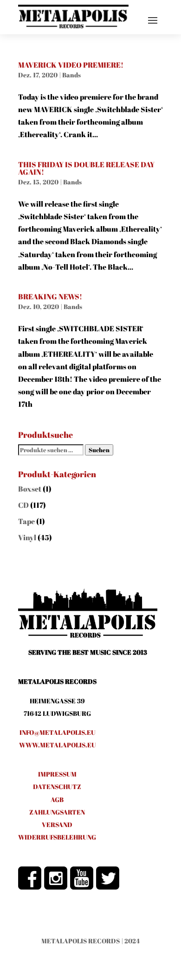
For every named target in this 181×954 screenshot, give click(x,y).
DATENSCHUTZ (57, 786)
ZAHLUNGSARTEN (57, 812)
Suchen (99, 450)
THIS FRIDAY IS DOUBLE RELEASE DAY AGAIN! (86, 168)
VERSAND (57, 824)
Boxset (29, 489)
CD (23, 505)
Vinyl (27, 537)
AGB (57, 799)
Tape (26, 521)
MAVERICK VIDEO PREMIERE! (70, 65)
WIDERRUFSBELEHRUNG (57, 837)
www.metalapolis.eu (57, 744)
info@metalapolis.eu (57, 732)
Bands (71, 74)
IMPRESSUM (57, 774)
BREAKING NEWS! (50, 296)
